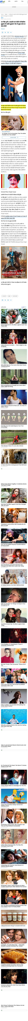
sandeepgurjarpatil (4, 189)
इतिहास (6, 14)
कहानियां (16, 1)
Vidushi (3, 29)
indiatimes (2, 279)
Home (2, 14)
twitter (2, 102)
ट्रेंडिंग (9, 1)
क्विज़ (22, 1)
